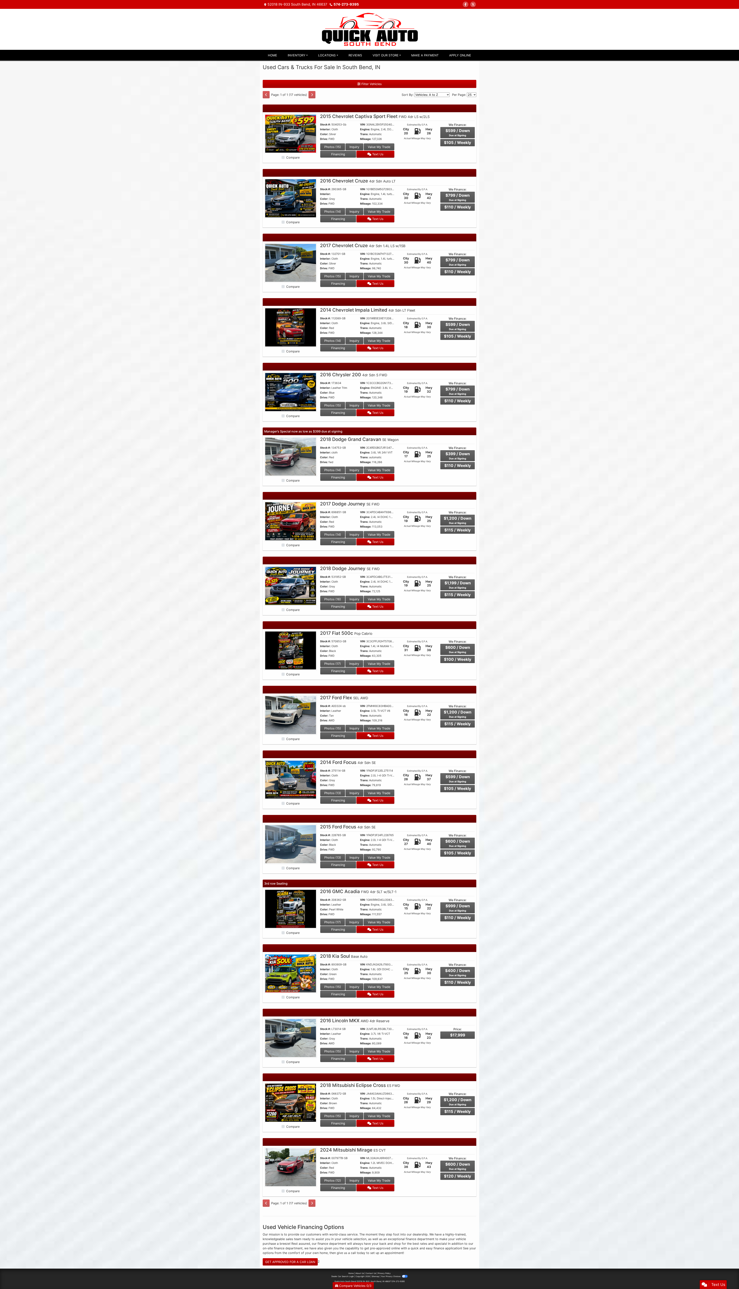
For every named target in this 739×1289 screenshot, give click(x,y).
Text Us (377, 154)
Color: (324, 134)
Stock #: (325, 124)
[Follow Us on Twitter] (473, 4)
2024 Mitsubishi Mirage (353, 1150)
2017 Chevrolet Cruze (362, 245)
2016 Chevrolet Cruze (358, 181)
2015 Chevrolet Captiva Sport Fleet (375, 116)
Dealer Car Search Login (342, 1276)
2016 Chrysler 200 (353, 374)
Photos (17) (332, 664)
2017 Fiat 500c (346, 633)
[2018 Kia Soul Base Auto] (290, 973)
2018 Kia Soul (344, 956)
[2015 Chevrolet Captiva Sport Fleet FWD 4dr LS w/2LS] (290, 133)
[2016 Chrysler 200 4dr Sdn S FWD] (290, 392)
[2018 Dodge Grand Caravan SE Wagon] (290, 456)
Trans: (364, 134)
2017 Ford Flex (344, 697)
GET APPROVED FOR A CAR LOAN (290, 1262)
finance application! (448, 1248)
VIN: (362, 124)
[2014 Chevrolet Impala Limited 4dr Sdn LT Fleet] (290, 327)
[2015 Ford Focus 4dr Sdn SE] (290, 844)
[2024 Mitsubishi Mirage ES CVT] (290, 1167)
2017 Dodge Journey (350, 504)
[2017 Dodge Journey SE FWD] (290, 521)
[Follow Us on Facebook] (465, 4)
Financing (338, 154)
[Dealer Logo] (369, 29)
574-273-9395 (346, 4)
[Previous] (266, 94)
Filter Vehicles (371, 84)
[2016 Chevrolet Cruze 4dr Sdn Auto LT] (290, 198)
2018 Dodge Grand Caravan (359, 439)
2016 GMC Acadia (358, 891)
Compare (293, 157)
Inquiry (354, 147)
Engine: (365, 129)
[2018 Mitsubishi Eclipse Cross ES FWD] (290, 1102)
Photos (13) (332, 793)
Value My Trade (379, 147)
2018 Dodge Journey (350, 568)
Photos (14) (332, 211)
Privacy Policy (384, 1273)
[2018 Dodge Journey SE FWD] (290, 585)
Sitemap (375, 1276)
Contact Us (371, 1273)
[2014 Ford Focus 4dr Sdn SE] (290, 779)
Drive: (324, 139)
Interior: (325, 129)
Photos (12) (332, 1180)
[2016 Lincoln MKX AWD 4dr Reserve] (290, 1038)
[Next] (311, 94)
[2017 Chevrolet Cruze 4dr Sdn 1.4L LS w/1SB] (290, 262)
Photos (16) (332, 599)
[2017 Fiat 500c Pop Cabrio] (290, 650)
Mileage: (365, 139)
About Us (359, 1273)
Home (351, 1273)
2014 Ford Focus (348, 762)
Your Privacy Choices (391, 1276)
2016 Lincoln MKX (354, 1020)
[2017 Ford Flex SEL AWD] (290, 715)
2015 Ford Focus (348, 827)
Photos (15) (332, 147)
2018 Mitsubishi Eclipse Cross (360, 1085)
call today (358, 1253)
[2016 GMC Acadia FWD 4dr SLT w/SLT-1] (290, 908)
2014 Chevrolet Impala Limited (367, 310)
